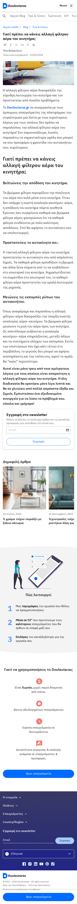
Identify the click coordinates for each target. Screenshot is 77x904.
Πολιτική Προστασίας (39, 885)
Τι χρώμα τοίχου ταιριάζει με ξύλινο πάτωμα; (23, 469)
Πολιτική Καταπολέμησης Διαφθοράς (21, 890)
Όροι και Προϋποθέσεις (14, 885)
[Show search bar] (4, 16)
